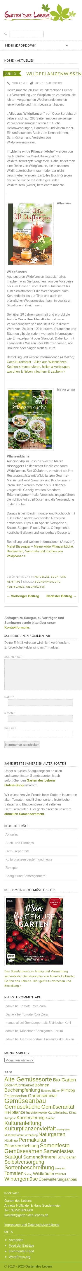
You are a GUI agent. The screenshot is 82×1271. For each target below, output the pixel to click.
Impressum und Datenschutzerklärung (31, 1224)
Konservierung (31, 1117)
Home (9, 60)
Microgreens (63, 1129)
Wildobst (60, 1174)
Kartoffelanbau (58, 1112)
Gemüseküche (22, 1106)
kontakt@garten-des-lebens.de (26, 1215)
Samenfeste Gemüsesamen (37, 1148)
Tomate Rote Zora (33, 1006)
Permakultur (33, 1140)
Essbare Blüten (50, 1090)
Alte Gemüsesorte (28, 1079)
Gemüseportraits (17, 851)
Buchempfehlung (48, 581)
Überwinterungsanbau (58, 1179)
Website (10, 728)
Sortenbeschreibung (29, 1167)
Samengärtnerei (40, 1156)
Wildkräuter (35, 586)
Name (9, 697)
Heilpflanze (15, 586)
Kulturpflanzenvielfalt (30, 1128)
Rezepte (11, 867)
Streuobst (60, 1168)
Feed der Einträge (21, 1245)
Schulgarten (67, 1157)
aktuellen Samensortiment (24, 814)
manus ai (12, 1022)
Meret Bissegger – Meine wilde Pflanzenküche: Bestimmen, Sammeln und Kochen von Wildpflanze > (40, 551)
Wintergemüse (21, 1179)
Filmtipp (68, 1090)
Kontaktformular (16, 627)
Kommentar (14, 656)
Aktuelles (25, 60)
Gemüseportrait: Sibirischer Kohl (47, 1022)
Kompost (10, 1118)
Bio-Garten (64, 1080)
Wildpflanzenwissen (54, 73)
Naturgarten (51, 1134)
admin (9, 1006)
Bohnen (42, 1085)
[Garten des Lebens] (41, 23)
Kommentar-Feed (21, 1251)
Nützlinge (11, 1140)
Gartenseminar (42, 1095)
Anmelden (16, 1240)
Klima (72, 1112)
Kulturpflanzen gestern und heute (28, 859)
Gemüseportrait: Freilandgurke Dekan (47, 1039)
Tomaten (14, 1173)
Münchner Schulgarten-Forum (41, 1031)
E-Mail (10, 712)
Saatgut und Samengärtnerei (25, 876)
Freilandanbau (15, 1096)
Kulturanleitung (22, 1123)
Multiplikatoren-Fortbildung (21, 1135)
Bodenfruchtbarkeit (19, 1085)
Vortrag (28, 1174)
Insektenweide (36, 1112)
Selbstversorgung (24, 1162)
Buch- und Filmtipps (19, 843)
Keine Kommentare (49, 83)
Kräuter (50, 1118)
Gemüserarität (57, 1107)
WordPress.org (19, 1257)
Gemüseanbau (25, 1100)
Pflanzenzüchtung (21, 1145)
